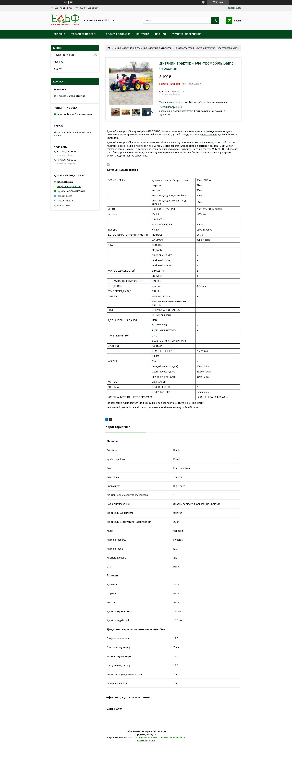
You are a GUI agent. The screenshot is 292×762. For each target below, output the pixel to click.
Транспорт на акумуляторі (157, 48)
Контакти (142, 34)
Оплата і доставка (118, 34)
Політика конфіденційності (172, 737)
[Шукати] (215, 20)
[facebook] (106, 420)
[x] (110, 420)
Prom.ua (162, 731)
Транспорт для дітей (128, 48)
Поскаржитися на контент (146, 737)
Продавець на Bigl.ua (146, 734)
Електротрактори (184, 48)
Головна (59, 34)
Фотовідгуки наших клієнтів (73, 43)
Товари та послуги (83, 34)
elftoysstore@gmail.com (69, 186)
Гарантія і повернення (186, 34)
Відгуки (58, 68)
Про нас (160, 34)
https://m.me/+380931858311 (71, 191)
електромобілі (209, 134)
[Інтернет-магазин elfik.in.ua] (65, 25)
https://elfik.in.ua (65, 181)
